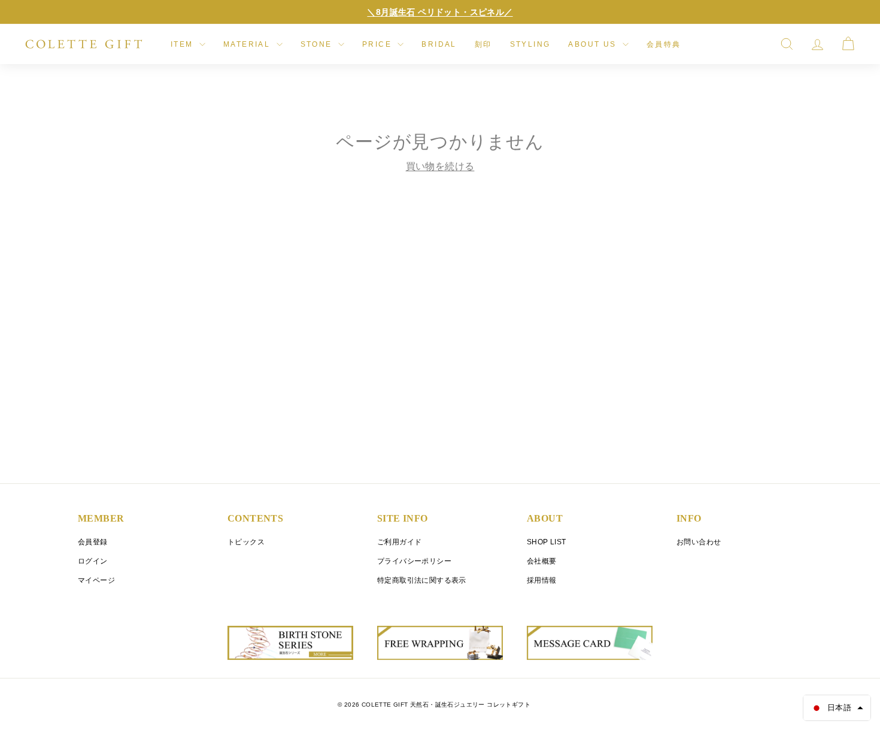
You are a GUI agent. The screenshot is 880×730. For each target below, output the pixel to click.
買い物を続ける (440, 166)
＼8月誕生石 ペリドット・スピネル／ (439, 12)
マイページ (96, 580)
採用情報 (542, 580)
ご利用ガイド (399, 542)
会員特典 (664, 44)
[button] (836, 707)
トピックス (246, 542)
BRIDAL (438, 44)
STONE (318, 44)
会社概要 (542, 561)
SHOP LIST (546, 542)
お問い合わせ (698, 542)
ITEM (183, 44)
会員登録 (93, 542)
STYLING (530, 44)
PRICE (378, 44)
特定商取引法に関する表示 (421, 580)
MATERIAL (248, 44)
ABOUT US (594, 44)
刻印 (483, 44)
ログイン (93, 561)
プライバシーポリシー (414, 561)
